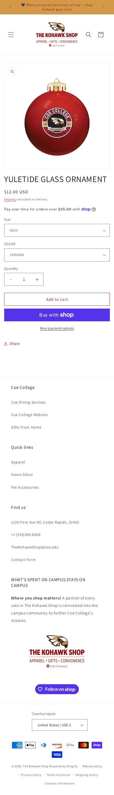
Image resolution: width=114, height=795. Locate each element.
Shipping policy (86, 775)
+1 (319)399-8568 (26, 534)
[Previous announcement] (10, 7)
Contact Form (23, 559)
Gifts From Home (26, 427)
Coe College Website (29, 414)
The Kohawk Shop (35, 766)
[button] (11, 35)
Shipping (10, 199)
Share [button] (15, 343)
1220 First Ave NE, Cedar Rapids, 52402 (45, 522)
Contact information (59, 783)
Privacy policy (31, 775)
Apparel (18, 462)
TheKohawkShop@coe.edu (35, 547)
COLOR (9, 244)
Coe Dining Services (28, 402)
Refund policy (92, 766)
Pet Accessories (25, 487)
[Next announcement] (104, 7)
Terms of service (58, 775)
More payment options (57, 328)
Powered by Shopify (63, 766)
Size (7, 219)
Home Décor (22, 474)
